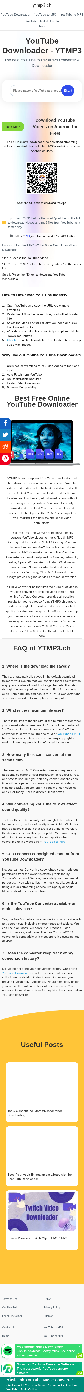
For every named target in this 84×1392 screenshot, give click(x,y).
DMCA (47, 1299)
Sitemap (48, 1316)
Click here (13, 340)
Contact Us (8, 1327)
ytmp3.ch (42, 5)
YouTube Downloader (16, 973)
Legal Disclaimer (12, 1316)
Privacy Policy (52, 1307)
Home (5, 1336)
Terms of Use (9, 1299)
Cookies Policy (11, 1307)
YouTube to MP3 (54, 841)
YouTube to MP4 (69, 733)
